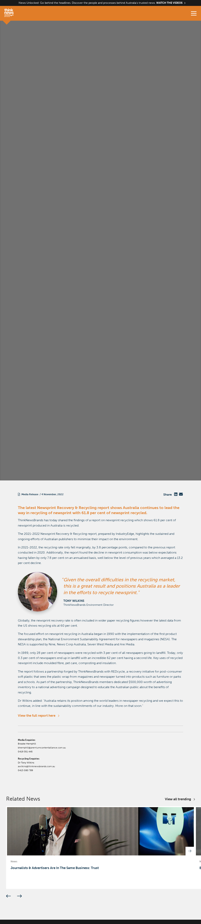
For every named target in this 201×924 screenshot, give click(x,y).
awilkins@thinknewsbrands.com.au (36, 766)
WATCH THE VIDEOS (169, 3)
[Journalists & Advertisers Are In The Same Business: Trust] (100, 847)
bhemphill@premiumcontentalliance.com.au (42, 747)
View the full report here (36, 715)
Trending (23, 455)
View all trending (178, 799)
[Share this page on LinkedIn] (176, 494)
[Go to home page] (13, 13)
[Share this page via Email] (181, 494)
